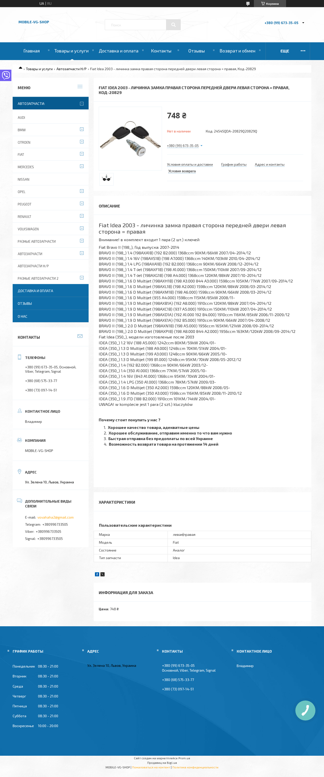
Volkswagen (28, 229)
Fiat (21, 155)
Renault (24, 217)
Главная (31, 50)
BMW (22, 130)
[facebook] (97, 575)
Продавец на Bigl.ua (162, 762)
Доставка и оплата (118, 50)
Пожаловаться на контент (151, 767)
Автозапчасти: (31, 103)
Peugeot (24, 204)
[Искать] (173, 25)
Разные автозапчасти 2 (38, 278)
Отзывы (196, 50)
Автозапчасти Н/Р (71, 69)
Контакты (161, 50)
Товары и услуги (71, 50)
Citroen (24, 142)
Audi (21, 118)
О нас (22, 316)
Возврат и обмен (237, 50)
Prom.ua (184, 758)
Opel (21, 192)
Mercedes (26, 167)
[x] (102, 575)
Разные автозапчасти (37, 241)
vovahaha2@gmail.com (55, 517)
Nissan (23, 179)
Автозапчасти (30, 254)
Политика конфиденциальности (195, 767)
